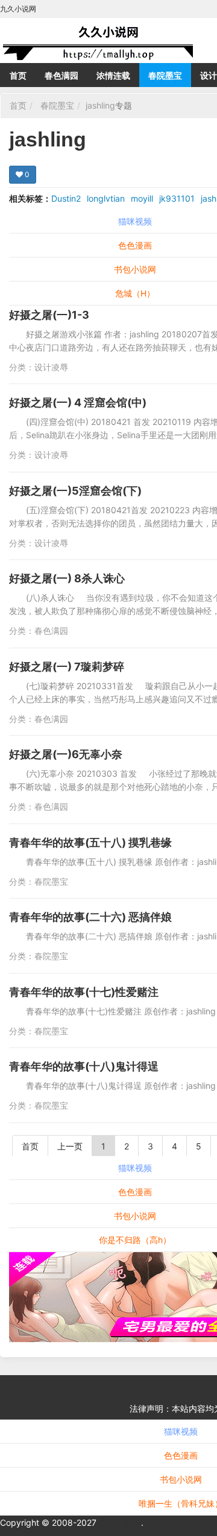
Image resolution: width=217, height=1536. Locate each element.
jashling (100, 105)
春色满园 (61, 75)
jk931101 (177, 198)
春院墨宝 (165, 75)
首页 (18, 75)
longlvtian (106, 198)
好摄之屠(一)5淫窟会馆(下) (75, 490)
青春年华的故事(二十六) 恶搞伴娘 (90, 917)
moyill (142, 198)
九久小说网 (120, 1522)
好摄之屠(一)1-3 (49, 315)
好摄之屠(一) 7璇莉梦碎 (66, 666)
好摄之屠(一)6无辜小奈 (65, 754)
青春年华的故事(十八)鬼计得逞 (84, 1066)
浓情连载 (113, 75)
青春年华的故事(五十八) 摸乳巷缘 (90, 842)
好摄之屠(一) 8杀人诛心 (67, 578)
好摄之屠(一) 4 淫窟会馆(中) (77, 402)
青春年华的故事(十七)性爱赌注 (84, 992)
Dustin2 (66, 198)
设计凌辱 (51, 367)
